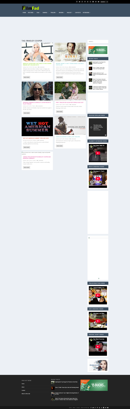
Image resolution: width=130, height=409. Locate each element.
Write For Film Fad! (26, 393)
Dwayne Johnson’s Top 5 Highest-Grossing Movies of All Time (99, 74)
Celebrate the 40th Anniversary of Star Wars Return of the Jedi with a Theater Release (99, 88)
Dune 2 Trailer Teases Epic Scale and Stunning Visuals (99, 68)
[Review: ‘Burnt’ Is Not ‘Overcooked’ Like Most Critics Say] (70, 52)
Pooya (25, 140)
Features (30, 12)
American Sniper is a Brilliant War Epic (68, 137)
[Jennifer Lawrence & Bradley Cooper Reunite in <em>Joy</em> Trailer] (37, 91)
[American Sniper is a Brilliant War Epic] (70, 125)
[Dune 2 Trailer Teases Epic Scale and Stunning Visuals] (90, 68)
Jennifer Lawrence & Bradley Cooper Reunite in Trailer (37, 103)
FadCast (69, 12)
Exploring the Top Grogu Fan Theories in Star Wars (99, 62)
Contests (78, 12)
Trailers (53, 12)
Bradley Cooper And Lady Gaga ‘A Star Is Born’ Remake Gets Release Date (37, 64)
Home (24, 12)
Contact (23, 390)
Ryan (25, 67)
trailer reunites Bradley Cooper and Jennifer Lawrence (37, 157)
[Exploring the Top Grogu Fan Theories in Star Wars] (90, 63)
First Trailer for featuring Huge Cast (70, 102)
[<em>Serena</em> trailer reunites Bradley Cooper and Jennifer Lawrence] (37, 153)
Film (38, 12)
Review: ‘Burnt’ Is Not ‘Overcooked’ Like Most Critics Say (70, 64)
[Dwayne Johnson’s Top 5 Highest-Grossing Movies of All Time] (90, 74)
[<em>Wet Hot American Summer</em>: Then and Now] (37, 126)
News (36, 67)
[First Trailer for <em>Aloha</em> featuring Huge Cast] (70, 91)
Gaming (45, 12)
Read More (26, 77)
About (23, 387)
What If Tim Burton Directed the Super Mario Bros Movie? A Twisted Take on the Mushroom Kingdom (100, 81)
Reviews (61, 12)
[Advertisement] (65, 26)
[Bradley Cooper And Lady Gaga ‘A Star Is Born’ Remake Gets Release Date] (37, 52)
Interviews (86, 12)
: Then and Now (36, 138)
